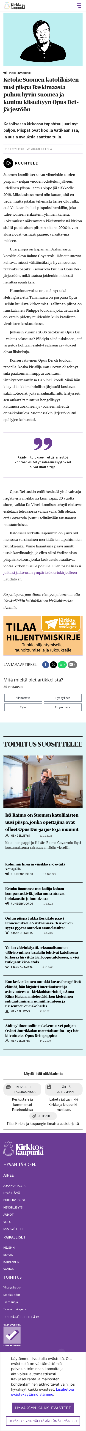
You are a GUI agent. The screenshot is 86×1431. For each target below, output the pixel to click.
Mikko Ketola (41, 149)
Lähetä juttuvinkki (65, 1089)
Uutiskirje (45, 1116)
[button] (45, 664)
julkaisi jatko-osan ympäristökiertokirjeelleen (40, 572)
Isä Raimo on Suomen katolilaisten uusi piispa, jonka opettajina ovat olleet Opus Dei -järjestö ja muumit (41, 822)
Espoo (8, 1254)
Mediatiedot (11, 1295)
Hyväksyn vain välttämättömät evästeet (43, 1421)
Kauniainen (11, 1262)
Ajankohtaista (14, 1186)
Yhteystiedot (12, 1287)
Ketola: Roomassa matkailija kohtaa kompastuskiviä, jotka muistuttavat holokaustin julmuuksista (35, 893)
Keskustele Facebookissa (25, 1089)
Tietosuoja (10, 1302)
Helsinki (9, 1247)
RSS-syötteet (13, 1229)
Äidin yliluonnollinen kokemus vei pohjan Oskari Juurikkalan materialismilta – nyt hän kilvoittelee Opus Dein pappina (42, 1030)
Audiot (8, 1214)
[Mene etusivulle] (23, 1151)
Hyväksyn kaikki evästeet (43, 1408)
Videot (8, 1222)
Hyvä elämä (11, 1193)
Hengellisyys (13, 1207)
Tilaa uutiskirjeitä (14, 1309)
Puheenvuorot (14, 1200)
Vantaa (8, 1269)
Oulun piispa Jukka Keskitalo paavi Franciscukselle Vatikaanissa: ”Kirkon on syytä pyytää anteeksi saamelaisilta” (39, 923)
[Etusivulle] (14, 5)
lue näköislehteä (19, 1317)
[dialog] (43, 1391)
